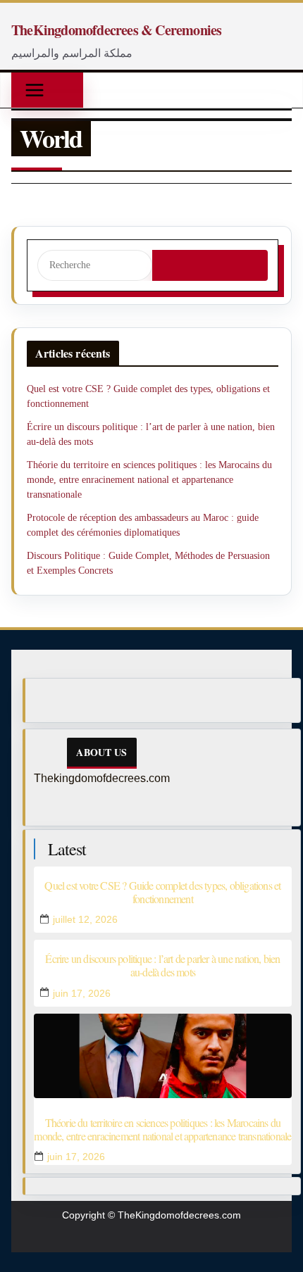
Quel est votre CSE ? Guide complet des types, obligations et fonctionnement (162, 892)
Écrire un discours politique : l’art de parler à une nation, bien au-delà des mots (162, 965)
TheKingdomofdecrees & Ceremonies (116, 30)
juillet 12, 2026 (85, 919)
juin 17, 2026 (82, 993)
